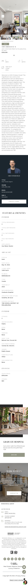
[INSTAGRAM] (8, 559)
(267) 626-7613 (8, 517)
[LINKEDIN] (12, 559)
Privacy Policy (20, 576)
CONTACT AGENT (14, 201)
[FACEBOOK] (4, 559)
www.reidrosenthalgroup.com (15, 526)
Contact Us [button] (14, 493)
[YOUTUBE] (15, 559)
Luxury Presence (14, 568)
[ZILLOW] (23, 559)
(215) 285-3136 (6, 186)
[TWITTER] (19, 559)
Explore (14, 454)
